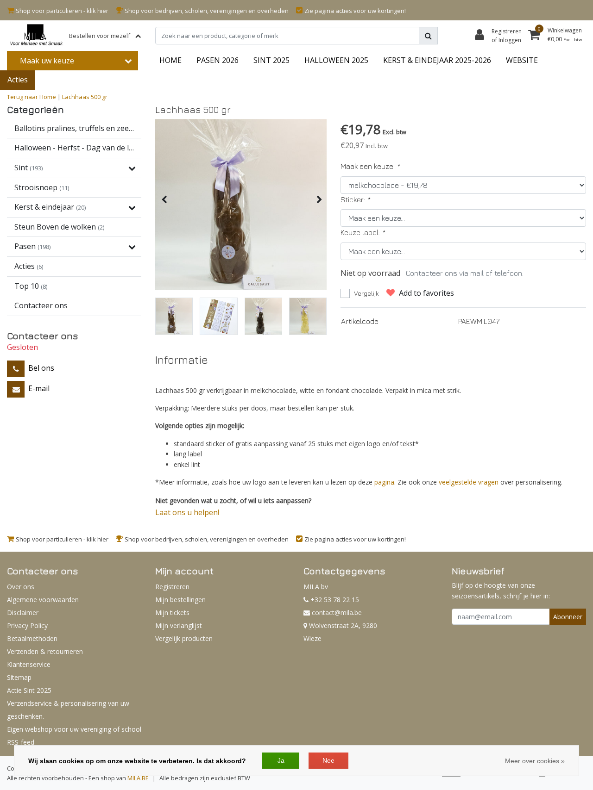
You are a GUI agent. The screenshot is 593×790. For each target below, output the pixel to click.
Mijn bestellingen (180, 599)
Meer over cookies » (535, 761)
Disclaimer (22, 612)
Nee (328, 760)
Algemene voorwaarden (43, 599)
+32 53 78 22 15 (334, 599)
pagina (384, 482)
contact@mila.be (337, 612)
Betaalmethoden (32, 638)
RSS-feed (20, 742)
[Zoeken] (428, 35)
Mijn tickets (172, 612)
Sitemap (19, 677)
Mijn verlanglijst (178, 625)
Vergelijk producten (184, 638)
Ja (281, 760)
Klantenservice (28, 664)
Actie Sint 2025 (29, 690)
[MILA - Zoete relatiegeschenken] (36, 35)
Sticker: (355, 199)
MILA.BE (138, 778)
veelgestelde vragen (468, 482)
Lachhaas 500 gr (84, 97)
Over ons (20, 586)
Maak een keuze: (370, 166)
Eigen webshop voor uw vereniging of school (74, 729)
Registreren (172, 586)
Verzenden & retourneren (45, 651)
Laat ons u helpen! (187, 512)
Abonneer (567, 616)
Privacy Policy (27, 625)
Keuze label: (363, 232)
